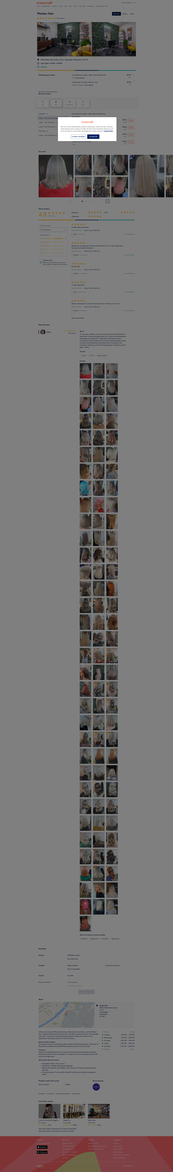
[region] (87, 129)
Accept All (93, 136)
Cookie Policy (108, 131)
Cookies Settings (78, 136)
